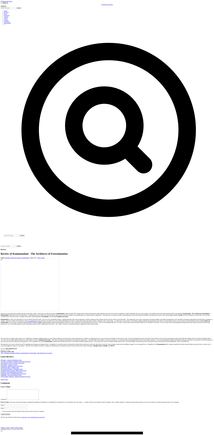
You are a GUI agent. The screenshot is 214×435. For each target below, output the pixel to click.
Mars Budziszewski (42, 353)
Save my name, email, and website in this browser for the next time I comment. (23, 411)
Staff (8, 427)
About (5, 18)
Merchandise (7, 23)
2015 (2, 353)
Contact (6, 20)
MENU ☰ (5, 3)
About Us (3, 427)
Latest (5, 11)
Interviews (7, 15)
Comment (4, 399)
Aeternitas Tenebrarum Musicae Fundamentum (17, 258)
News (5, 14)
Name (3, 405)
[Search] (1, 3)
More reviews (4, 379)
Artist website (41, 258)
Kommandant (33, 353)
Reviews (6, 12)
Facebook (6, 21)
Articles (6, 17)
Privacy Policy (19, 427)
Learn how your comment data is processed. (33, 417)
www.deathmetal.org (32, 321)
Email (3, 408)
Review (50, 353)
